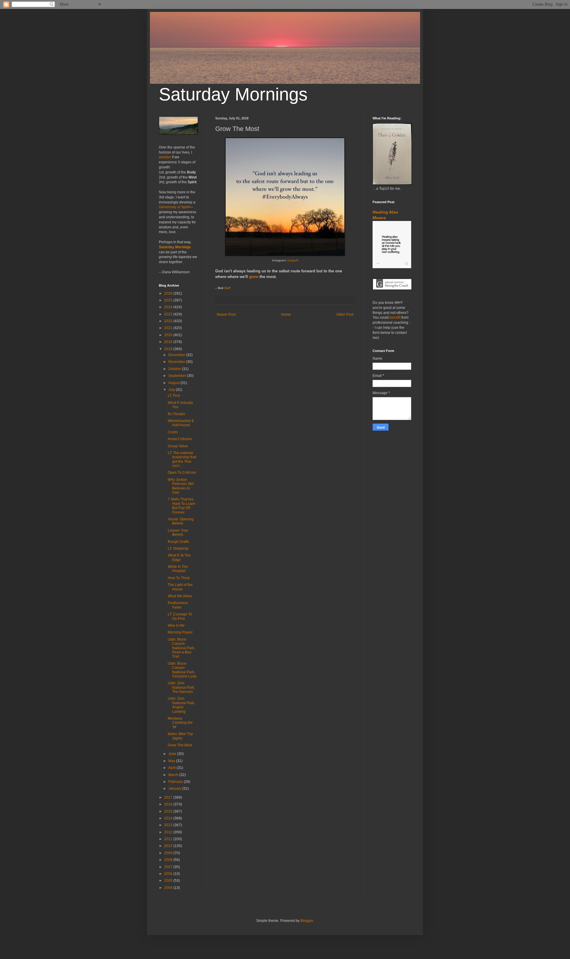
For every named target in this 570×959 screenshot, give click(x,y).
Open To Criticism (182, 472)
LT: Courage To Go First (180, 616)
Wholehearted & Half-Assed (181, 423)
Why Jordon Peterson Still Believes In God (181, 486)
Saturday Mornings (233, 94)
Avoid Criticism (180, 439)
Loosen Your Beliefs (178, 532)
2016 (168, 804)
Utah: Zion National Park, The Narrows (181, 687)
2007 (168, 867)
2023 (168, 314)
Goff (227, 288)
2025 (168, 300)
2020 (168, 335)
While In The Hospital (178, 569)
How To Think (179, 578)
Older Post (344, 314)
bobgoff (292, 260)
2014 (168, 818)
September (177, 376)
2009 (168, 853)
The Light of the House (180, 587)
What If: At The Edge (179, 557)
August (174, 383)
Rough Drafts (178, 542)
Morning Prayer (180, 632)
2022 (168, 321)
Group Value (178, 446)
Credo (173, 432)
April (172, 768)
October (175, 369)
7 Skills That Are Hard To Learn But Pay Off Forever (181, 505)
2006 (168, 874)
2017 (168, 797)
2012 (168, 832)
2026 (168, 293)
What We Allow (180, 596)
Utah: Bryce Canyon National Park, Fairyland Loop (182, 669)
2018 (168, 349)
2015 (168, 811)
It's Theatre (176, 414)
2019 (168, 342)
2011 (168, 839)
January (175, 788)
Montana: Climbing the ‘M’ (180, 722)
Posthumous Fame (178, 605)
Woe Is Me (176, 625)
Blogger (306, 921)
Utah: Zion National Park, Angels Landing (181, 704)
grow (253, 276)
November (177, 362)
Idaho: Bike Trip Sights (180, 736)
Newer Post (226, 314)
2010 (168, 846)
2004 (168, 888)
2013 (168, 825)
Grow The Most (180, 745)
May (172, 761)
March (173, 775)
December (177, 355)
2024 (168, 307)
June (172, 754)
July (172, 390)
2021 (168, 328)
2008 (168, 860)
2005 (168, 881)
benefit (395, 317)
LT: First (174, 396)
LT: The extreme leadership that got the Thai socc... (182, 459)
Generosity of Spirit (174, 207)
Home (286, 314)
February (176, 782)
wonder (165, 157)
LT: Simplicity (178, 548)
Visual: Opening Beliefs (181, 521)
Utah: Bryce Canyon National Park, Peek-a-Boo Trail (181, 648)
